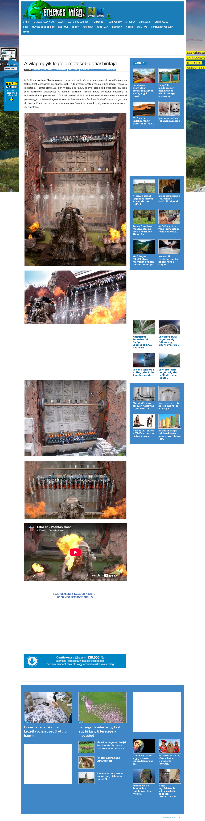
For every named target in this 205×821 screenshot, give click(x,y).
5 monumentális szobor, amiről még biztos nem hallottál (110, 776)
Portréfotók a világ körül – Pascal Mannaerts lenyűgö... (169, 759)
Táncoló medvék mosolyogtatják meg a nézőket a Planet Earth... (142, 230)
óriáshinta (73, 70)
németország (60, 70)
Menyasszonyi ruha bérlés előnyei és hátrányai (169, 406)
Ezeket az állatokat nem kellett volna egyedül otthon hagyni (46, 731)
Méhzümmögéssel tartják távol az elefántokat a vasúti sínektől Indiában (112, 745)
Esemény (117, 27)
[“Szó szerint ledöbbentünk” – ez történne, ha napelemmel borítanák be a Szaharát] (144, 108)
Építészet (144, 22)
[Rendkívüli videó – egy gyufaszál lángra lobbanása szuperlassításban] (144, 746)
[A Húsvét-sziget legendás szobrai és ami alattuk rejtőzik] (144, 186)
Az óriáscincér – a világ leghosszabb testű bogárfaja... (168, 229)
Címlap (26, 22)
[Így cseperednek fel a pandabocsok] (169, 108)
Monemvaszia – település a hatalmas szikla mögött (142, 789)
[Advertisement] (102, 45)
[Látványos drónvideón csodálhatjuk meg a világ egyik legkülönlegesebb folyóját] (144, 75)
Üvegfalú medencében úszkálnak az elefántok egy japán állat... (166, 90)
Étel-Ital (142, 27)
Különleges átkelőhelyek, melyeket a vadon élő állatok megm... (144, 260)
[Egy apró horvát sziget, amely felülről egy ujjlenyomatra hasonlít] (170, 327)
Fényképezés (161, 22)
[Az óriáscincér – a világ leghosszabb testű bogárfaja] (169, 216)
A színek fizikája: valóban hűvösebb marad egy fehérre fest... (169, 434)
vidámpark (110, 70)
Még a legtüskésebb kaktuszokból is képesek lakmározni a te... (168, 791)
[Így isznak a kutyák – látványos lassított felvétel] (169, 186)
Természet (98, 22)
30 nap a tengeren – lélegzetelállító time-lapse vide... (143, 372)
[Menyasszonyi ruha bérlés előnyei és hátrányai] (169, 393)
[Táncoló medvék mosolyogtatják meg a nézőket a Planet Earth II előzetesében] (144, 216)
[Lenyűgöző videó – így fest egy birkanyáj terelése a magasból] (102, 707)
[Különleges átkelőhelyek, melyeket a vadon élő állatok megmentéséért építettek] (144, 246)
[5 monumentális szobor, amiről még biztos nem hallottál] (86, 778)
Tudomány (102, 27)
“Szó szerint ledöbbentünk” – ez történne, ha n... (143, 121)
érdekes (36, 70)
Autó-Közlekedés (78, 22)
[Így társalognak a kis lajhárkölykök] (86, 762)
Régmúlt (63, 27)
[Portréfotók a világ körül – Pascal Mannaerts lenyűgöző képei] (170, 746)
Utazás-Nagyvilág (44, 22)
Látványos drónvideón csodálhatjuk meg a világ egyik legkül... (143, 90)
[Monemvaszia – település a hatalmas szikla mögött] (144, 776)
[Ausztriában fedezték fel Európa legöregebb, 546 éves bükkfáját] (144, 327)
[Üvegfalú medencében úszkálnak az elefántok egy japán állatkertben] (169, 75)
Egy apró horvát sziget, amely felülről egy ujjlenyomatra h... (169, 340)
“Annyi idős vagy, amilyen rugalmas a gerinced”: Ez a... (143, 406)
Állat (61, 22)
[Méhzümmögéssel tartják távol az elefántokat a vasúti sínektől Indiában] (86, 747)
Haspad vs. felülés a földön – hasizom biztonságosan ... (144, 433)
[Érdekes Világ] (102, 9)
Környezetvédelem (162, 27)
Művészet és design (43, 27)
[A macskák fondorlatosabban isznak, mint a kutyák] (169, 246)
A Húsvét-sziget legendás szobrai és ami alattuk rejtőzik (143, 200)
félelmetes (47, 70)
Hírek (25, 27)
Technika (87, 27)
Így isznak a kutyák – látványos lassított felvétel (169, 199)
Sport (75, 27)
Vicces (129, 27)
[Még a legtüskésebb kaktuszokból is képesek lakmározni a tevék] (170, 776)
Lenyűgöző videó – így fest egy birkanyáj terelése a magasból (99, 731)
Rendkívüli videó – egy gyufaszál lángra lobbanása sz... (143, 759)
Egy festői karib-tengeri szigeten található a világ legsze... (168, 373)
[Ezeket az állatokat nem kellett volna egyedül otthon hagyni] (48, 707)
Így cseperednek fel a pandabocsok (169, 119)
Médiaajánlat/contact (172, 817)
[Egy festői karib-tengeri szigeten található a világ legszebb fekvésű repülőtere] (170, 360)
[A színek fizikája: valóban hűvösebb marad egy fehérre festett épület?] (169, 421)
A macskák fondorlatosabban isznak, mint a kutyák (168, 260)
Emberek (130, 22)
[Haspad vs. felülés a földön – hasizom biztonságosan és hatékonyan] (144, 421)
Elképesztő (115, 22)
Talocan (100, 70)
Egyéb (25, 32)
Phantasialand (87, 70)
